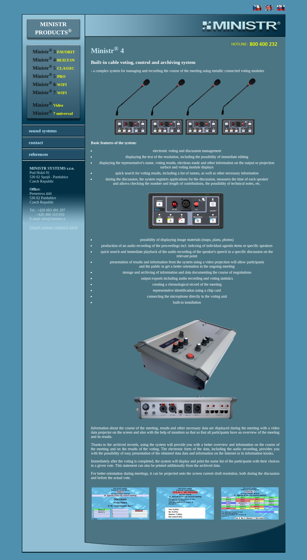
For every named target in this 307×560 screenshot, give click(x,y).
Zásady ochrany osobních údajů (54, 227)
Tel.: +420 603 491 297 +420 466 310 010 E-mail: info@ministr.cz (47, 214)
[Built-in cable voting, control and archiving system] (185, 115)
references (38, 154)
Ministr (48, 105)
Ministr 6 (50, 84)
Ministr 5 (53, 68)
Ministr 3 (54, 52)
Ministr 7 (50, 92)
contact (36, 142)
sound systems (43, 130)
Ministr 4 (54, 60)
